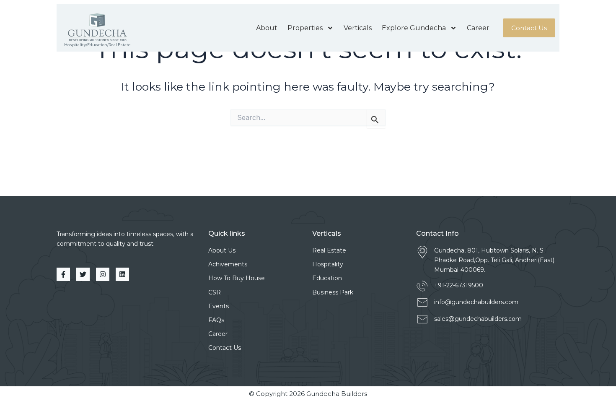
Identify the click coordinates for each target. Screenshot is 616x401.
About (266, 28)
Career (478, 28)
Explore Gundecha (414, 28)
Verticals (358, 28)
